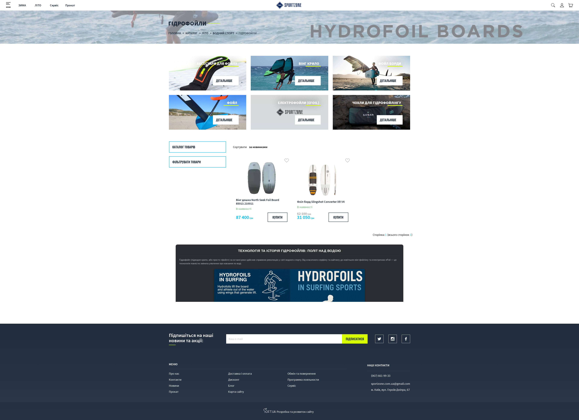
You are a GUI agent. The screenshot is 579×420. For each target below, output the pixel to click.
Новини (174, 385)
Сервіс (54, 5)
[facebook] (406, 339)
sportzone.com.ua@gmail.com (390, 383)
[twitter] (379, 339)
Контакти (175, 379)
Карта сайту (236, 391)
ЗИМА (22, 5)
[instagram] (392, 339)
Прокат (70, 5)
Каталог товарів (183, 147)
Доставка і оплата (240, 373)
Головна (174, 33)
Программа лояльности (303, 379)
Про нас (174, 373)
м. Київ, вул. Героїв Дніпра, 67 (390, 390)
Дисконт (233, 379)
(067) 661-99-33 (380, 375)
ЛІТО (38, 5)
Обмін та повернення (302, 373)
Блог (231, 385)
